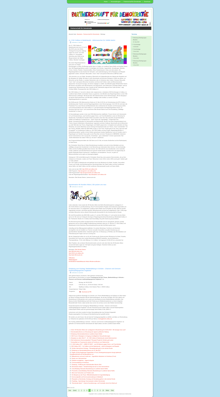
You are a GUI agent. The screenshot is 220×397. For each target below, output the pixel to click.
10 (103, 390)
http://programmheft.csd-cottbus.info (90, 172)
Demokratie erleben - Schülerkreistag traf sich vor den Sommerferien (90, 366)
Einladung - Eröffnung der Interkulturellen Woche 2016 (86, 364)
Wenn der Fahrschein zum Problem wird (83, 372)
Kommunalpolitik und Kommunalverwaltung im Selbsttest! (87, 377)
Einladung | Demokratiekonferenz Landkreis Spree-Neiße (86, 334)
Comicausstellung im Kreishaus (80, 362)
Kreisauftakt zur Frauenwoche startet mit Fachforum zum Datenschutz (90, 342)
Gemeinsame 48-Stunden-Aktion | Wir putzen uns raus (87, 184)
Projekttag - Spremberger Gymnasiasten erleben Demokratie (88, 381)
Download (147, 1)
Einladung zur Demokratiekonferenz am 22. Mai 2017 (86, 350)
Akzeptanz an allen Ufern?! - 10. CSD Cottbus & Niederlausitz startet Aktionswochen (94, 338)
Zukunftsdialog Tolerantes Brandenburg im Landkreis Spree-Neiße (90, 368)
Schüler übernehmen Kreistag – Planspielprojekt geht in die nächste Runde (92, 348)
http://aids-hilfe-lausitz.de (75, 255)
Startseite (79, 34)
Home (106, 1)
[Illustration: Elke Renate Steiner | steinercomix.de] (85, 202)
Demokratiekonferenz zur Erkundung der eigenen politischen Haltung (90, 332)
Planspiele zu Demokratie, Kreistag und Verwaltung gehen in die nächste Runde (93, 379)
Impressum (122, 394)
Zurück (74, 390)
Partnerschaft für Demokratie (132, 1)
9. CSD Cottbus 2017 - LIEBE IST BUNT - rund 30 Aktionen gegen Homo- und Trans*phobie (96, 344)
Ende (112, 390)
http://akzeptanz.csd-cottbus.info (97, 174)
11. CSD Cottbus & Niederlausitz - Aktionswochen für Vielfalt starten (92, 40)
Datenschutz (128, 394)
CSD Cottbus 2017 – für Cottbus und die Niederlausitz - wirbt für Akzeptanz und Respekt (95, 346)
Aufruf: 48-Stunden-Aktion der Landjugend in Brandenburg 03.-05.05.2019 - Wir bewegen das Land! (98, 329)
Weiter (107, 390)
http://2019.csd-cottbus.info (89, 169)
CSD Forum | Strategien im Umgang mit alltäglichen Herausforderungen (90, 336)
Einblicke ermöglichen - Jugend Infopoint (83, 360)
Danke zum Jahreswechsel (79, 358)
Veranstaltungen (116, 1)
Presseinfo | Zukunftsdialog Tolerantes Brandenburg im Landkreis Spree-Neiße (93, 370)
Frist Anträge (136, 44)
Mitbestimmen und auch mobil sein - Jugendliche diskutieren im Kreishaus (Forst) (94, 356)
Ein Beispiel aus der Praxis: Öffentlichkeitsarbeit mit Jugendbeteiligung (91, 375)
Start (70, 390)
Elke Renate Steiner (80, 249)
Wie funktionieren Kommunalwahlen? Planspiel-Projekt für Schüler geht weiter (92, 340)
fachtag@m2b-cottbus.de (105, 318)
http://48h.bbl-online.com (75, 251)
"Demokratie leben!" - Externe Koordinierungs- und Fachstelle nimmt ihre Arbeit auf (94, 383)
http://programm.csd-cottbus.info (87, 171)
